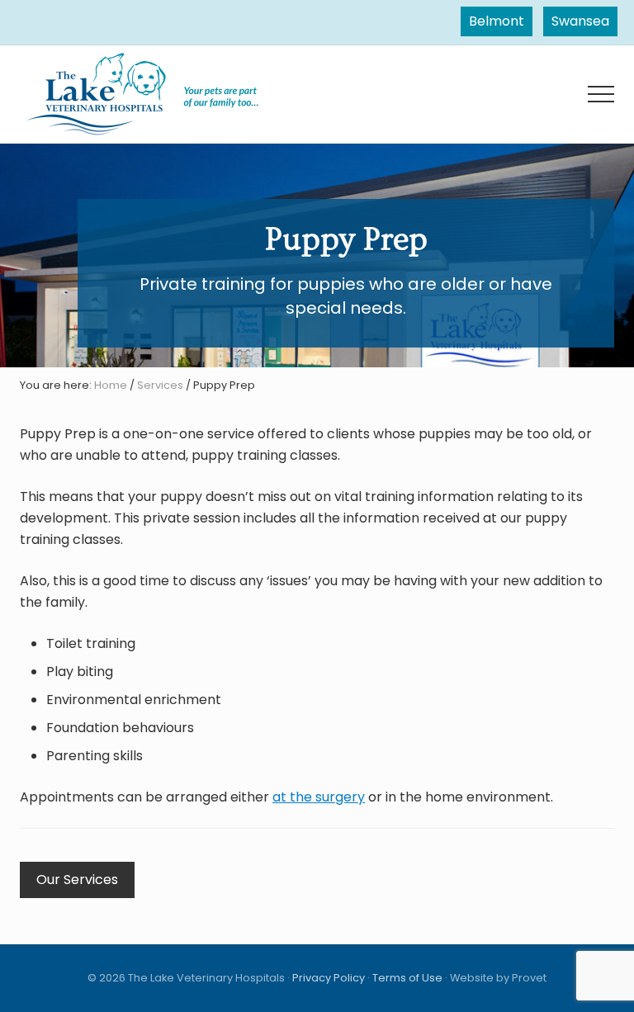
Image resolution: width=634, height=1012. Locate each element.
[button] (601, 94)
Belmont (496, 21)
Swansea (580, 21)
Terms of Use (407, 978)
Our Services (77, 879)
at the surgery (318, 796)
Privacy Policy (328, 978)
